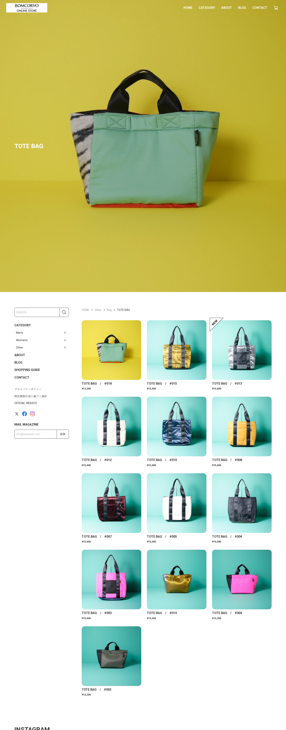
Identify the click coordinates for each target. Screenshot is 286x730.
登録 (62, 434)
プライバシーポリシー (28, 389)
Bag (109, 309)
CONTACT (259, 8)
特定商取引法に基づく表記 (30, 396)
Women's (22, 340)
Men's (19, 332)
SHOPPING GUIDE (27, 370)
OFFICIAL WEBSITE (25, 403)
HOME (187, 8)
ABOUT (226, 8)
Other (19, 347)
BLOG (242, 8)
